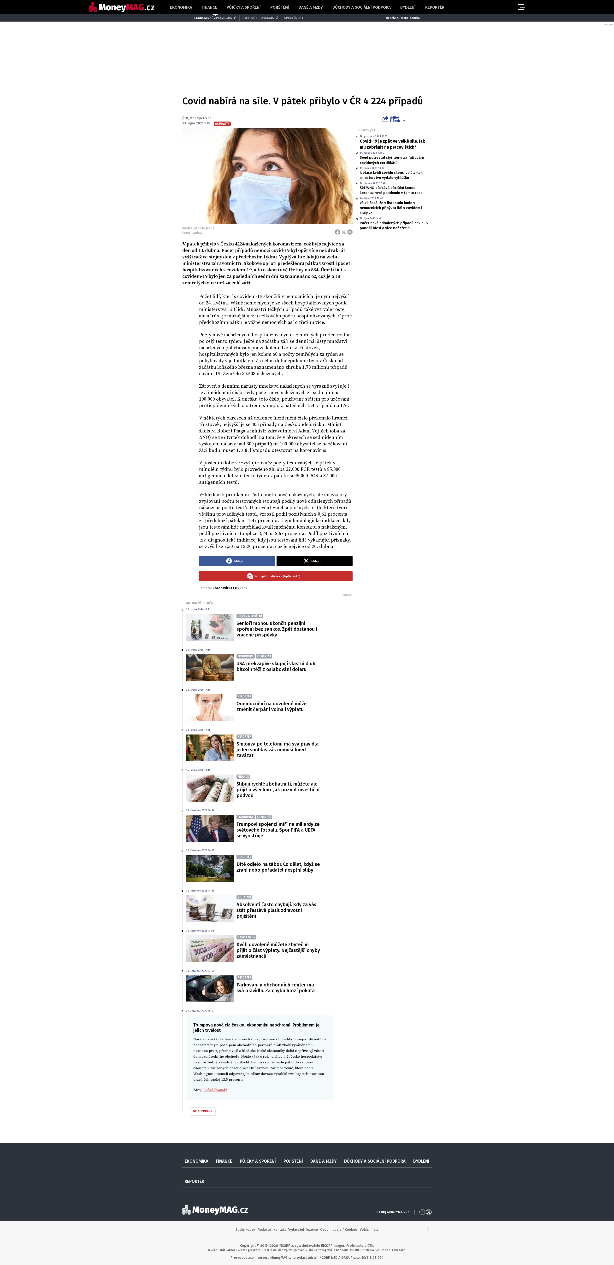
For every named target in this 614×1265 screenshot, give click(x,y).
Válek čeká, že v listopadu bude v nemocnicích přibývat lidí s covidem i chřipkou (391, 208)
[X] (343, 232)
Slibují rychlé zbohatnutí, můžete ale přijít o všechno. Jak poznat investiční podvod (277, 789)
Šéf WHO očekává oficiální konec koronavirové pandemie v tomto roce (391, 190)
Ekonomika (181, 7)
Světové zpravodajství (260, 18)
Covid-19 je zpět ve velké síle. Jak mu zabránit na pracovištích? (392, 144)
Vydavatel (296, 1230)
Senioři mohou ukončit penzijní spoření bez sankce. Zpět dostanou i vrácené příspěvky (276, 629)
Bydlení (408, 7)
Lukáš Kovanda (215, 1090)
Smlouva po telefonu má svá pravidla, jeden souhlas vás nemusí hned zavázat (277, 749)
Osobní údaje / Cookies (338, 1230)
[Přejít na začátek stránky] (428, 1230)
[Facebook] (337, 232)
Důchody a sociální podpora (361, 7)
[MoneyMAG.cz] (121, 7)
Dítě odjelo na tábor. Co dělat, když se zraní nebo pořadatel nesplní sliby (278, 867)
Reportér (434, 7)
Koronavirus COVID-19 (230, 588)
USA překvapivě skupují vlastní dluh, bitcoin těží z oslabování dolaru (276, 666)
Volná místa (369, 1230)
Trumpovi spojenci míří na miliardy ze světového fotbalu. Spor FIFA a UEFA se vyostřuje (277, 830)
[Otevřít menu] (521, 7)
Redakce (264, 1230)
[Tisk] (350, 232)
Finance (209, 7)
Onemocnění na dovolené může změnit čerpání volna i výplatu (271, 706)
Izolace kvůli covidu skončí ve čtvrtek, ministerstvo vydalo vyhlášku (392, 175)
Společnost (293, 18)
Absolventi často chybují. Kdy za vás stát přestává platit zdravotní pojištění (276, 910)
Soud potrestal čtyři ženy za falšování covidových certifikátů (392, 160)
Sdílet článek (395, 119)
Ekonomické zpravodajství (215, 18)
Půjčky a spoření (244, 7)
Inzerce (312, 1230)
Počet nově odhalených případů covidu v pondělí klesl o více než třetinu (394, 225)
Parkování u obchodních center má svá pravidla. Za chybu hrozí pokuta (275, 987)
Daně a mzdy (311, 7)
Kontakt (279, 1230)
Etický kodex (245, 1230)
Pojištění (279, 7)
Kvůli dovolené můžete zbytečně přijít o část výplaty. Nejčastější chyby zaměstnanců (278, 950)
